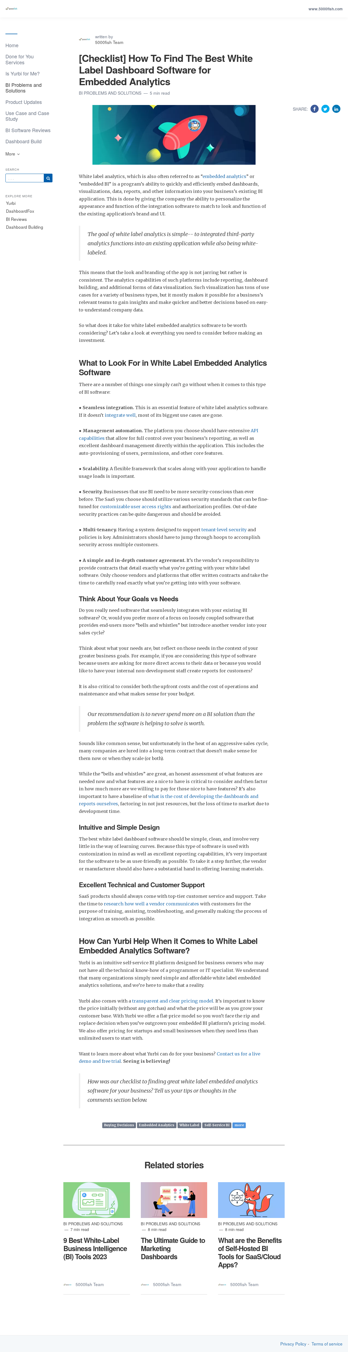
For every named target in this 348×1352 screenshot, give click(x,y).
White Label (189, 1125)
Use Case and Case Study (27, 115)
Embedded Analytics (156, 1125)
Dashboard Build (23, 141)
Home (11, 45)
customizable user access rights (135, 506)
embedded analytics (224, 176)
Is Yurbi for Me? (22, 73)
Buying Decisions (119, 1125)
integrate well (120, 415)
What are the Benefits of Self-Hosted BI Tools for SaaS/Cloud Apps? (250, 1252)
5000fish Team (109, 42)
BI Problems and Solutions (23, 87)
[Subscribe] (48, 178)
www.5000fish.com (326, 8)
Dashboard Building (24, 227)
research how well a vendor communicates (151, 903)
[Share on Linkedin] (336, 108)
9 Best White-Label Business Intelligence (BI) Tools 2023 (95, 1248)
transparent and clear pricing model (172, 1001)
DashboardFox (20, 211)
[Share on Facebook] (315, 108)
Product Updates (23, 101)
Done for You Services (19, 59)
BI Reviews (16, 219)
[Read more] (96, 1200)
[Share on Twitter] (326, 108)
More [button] (10, 154)
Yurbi (10, 203)
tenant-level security (224, 529)
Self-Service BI (216, 1125)
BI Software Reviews (28, 129)
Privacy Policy (293, 1344)
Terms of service (327, 1344)
